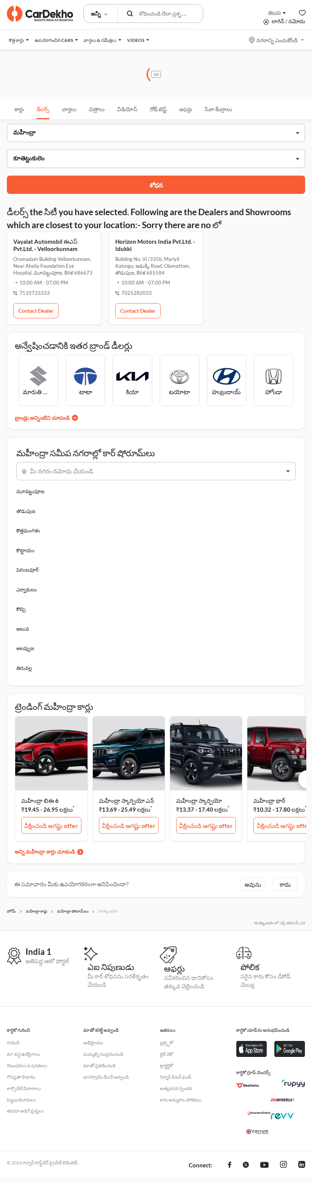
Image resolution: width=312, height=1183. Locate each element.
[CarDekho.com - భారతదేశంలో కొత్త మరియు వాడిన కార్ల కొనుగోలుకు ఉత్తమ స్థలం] (40, 14)
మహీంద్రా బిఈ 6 (40, 800)
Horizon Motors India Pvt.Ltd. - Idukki (155, 245)
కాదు (285, 884)
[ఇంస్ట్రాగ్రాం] (283, 1165)
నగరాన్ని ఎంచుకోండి (277, 40)
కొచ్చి (20, 609)
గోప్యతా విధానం (21, 1077)
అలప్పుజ (25, 648)
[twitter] (246, 1165)
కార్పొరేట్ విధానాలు (24, 1088)
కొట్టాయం (25, 550)
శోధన (156, 185)
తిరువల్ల (24, 668)
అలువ (22, 629)
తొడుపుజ (25, 511)
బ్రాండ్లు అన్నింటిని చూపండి (42, 417)
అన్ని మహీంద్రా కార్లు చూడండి (45, 851)
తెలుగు (274, 12)
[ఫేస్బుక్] (229, 1165)
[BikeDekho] (247, 1085)
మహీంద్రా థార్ (269, 800)
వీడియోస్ (127, 109)
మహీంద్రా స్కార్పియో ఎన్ (126, 800)
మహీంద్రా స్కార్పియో (199, 800)
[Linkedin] (301, 1165)
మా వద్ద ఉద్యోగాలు (23, 1054)
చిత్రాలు (97, 109)
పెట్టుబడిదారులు (21, 1100)
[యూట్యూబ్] (264, 1165)
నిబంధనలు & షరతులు (27, 1065)
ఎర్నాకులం (26, 590)
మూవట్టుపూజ (30, 491)
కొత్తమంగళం (28, 531)
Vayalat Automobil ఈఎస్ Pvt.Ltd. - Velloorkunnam (45, 245)
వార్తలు (69, 109)
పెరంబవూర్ (27, 570)
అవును (253, 884)
